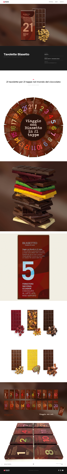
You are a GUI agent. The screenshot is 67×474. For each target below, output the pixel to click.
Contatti (62, 1)
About (56, 1)
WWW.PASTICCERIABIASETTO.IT (50, 62)
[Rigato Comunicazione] (6, 1)
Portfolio (51, 1)
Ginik (62, 464)
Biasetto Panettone (7, 464)
